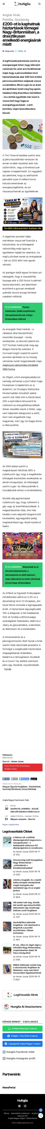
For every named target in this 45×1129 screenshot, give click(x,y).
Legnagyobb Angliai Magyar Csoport (24, 1044)
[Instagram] (25, 1106)
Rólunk (6, 1113)
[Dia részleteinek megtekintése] (22, 210)
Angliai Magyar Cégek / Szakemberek (22, 1118)
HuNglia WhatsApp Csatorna (24, 1028)
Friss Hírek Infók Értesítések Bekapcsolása (17, 767)
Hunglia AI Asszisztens (26, 1006)
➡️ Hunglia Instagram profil (18, 1058)
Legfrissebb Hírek (26, 994)
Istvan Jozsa (17, 761)
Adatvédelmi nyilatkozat (20, 1113)
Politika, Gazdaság (15, 19)
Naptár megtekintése (10, 824)
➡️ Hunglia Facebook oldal (18, 1052)
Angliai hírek (11, 15)
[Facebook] (19, 1106)
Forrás (7, 669)
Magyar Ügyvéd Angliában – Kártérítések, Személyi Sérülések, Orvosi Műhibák (21, 787)
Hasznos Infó (22, 1116)
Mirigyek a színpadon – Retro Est (22, 819)
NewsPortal (8, 1087)
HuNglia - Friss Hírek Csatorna (24, 1036)
